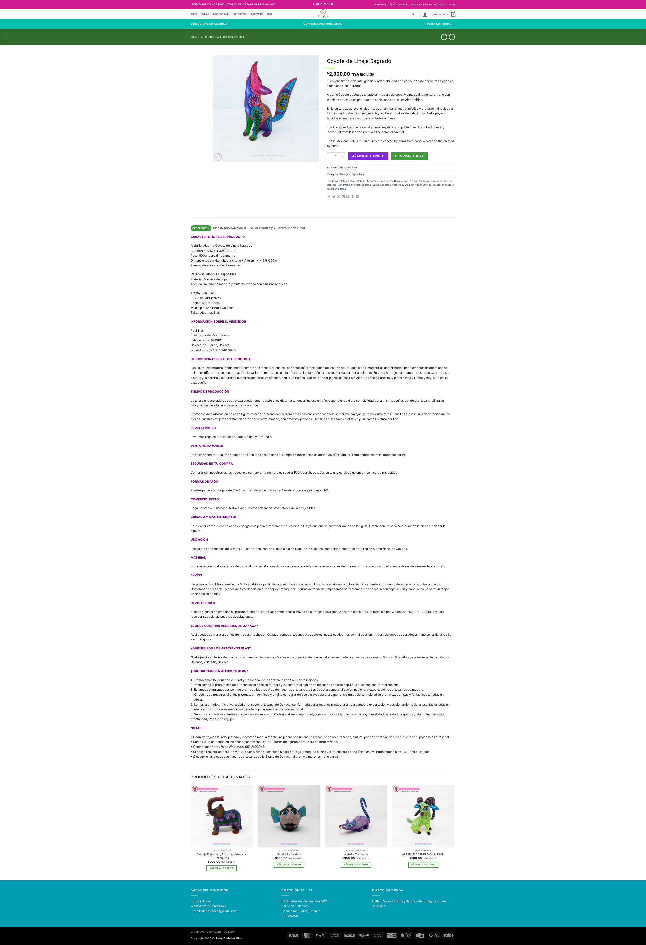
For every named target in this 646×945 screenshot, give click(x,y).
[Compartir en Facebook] (329, 197)
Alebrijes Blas (347, 181)
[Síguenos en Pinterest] (332, 4)
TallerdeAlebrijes (336, 188)
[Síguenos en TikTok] (321, 4)
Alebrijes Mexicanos (368, 181)
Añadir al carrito (368, 156)
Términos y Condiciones (390, 4)
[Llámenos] (328, 4)
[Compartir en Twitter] (333, 197)
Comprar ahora (409, 156)
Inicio (194, 37)
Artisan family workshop (424, 181)
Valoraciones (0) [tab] (262, 228)
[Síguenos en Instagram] (317, 4)
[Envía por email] (343, 197)
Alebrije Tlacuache (356, 854)
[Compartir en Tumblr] (352, 197)
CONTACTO (257, 14)
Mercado (207, 37)
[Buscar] (413, 14)
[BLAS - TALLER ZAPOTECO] (323, 14)
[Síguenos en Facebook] (314, 4)
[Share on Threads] (338, 197)
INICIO (194, 14)
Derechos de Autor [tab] (292, 228)
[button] (424, 14)
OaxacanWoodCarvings (418, 184)
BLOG (270, 14)
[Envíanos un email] (325, 4)
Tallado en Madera (443, 184)
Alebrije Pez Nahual (288, 854)
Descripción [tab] (200, 228)
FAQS (452, 4)
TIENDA (205, 14)
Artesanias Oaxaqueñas (394, 181)
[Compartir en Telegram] (357, 197)
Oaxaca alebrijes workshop (387, 184)
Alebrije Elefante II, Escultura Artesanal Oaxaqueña (222, 856)
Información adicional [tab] (230, 228)
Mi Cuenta (197, 932)
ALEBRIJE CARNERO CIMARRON (423, 854)
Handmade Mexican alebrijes (354, 184)
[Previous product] (452, 37)
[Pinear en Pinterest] (347, 197)
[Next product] (444, 37)
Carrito (229, 932)
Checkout (214, 932)
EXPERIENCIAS (220, 14)
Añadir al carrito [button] (221, 868)
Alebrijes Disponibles (231, 37)
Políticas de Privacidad (428, 4)
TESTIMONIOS (240, 14)
